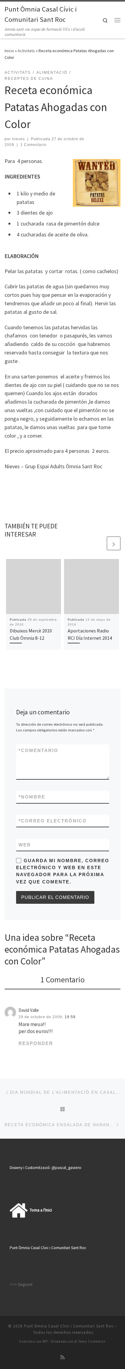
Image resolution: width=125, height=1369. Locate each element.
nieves (18, 139)
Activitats (26, 50)
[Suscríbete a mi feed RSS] (62, 1357)
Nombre (32, 796)
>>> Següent (21, 1284)
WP (45, 1341)
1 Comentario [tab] (62, 979)
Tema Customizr (92, 1341)
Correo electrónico (53, 820)
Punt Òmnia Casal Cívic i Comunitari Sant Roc (68, 1326)
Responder (36, 1043)
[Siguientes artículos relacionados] (113, 543)
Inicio (9, 50)
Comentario (38, 750)
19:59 (70, 1017)
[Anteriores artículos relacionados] (99, 543)
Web (25, 844)
